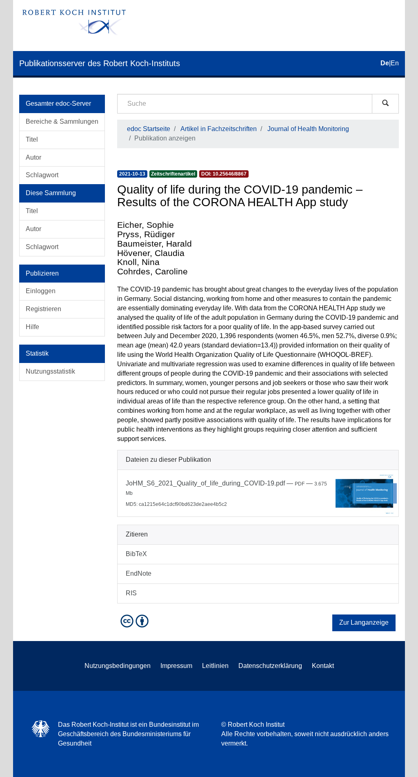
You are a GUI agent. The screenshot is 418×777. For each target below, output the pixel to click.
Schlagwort (42, 174)
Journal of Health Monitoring (308, 128)
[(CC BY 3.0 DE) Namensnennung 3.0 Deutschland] (135, 620)
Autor (33, 157)
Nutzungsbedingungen (117, 665)
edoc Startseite (148, 128)
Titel (32, 139)
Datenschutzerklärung (270, 665)
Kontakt (323, 665)
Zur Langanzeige (364, 622)
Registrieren (43, 308)
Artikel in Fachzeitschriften (218, 128)
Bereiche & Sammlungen (62, 121)
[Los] (385, 104)
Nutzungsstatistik (50, 371)
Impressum (176, 665)
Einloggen (41, 290)
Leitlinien (215, 665)
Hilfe (32, 326)
